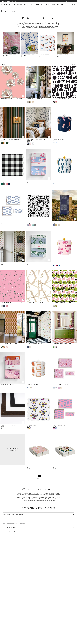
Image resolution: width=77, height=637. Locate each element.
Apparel (33, 4)
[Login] (70, 4)
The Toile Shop (55, 4)
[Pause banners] (1, 1)
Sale (62, 4)
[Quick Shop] (23, 96)
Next (50, 475)
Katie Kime (7, 4)
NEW (15, 4)
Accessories (47, 4)
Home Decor (39, 4)
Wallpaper (26, 4)
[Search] (67, 4)
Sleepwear (19, 4)
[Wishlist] (72, 4)
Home (2, 8)
